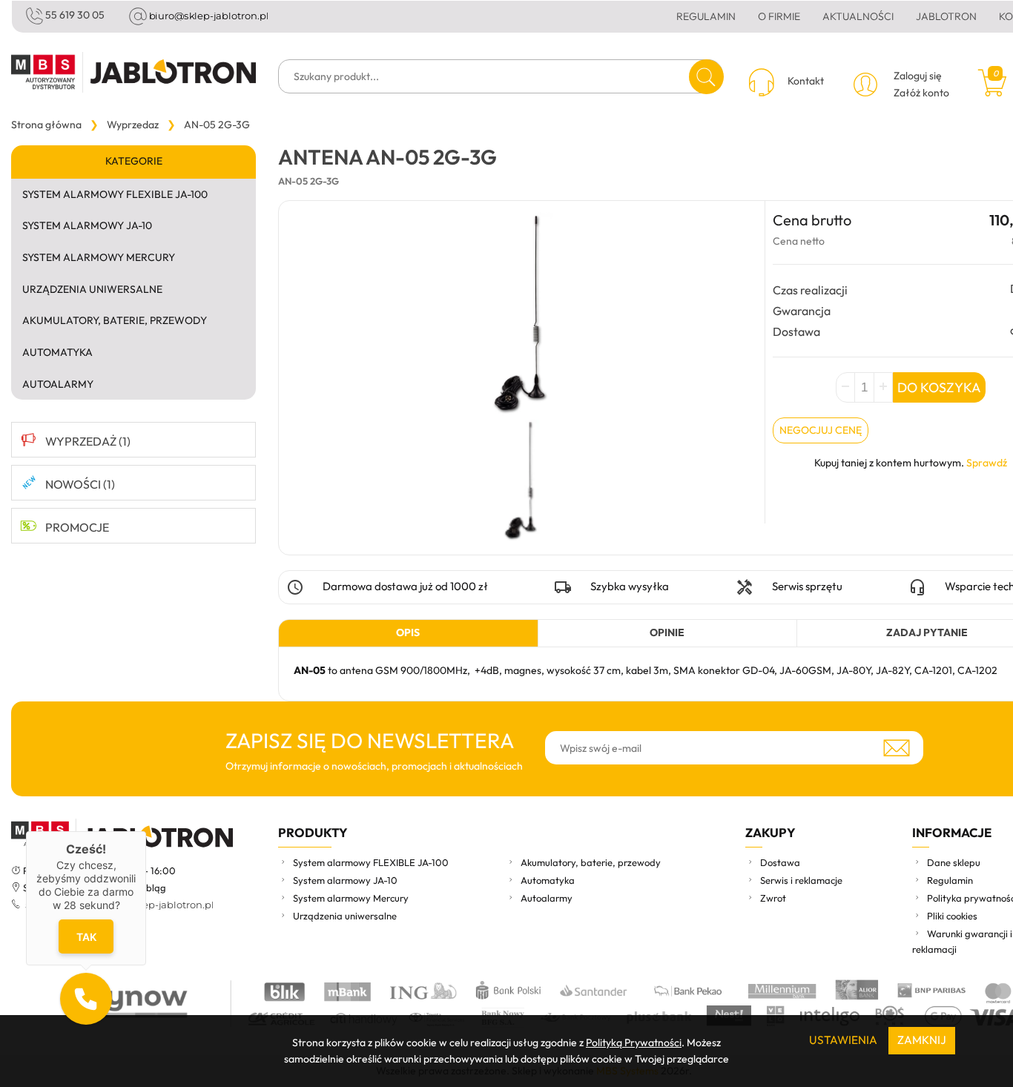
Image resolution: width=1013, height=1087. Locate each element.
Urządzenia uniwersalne (92, 289)
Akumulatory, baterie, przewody (114, 320)
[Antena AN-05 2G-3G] (522, 482)
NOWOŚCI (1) (80, 484)
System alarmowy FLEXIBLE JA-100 (115, 194)
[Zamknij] (146, 831)
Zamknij (921, 1040)
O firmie (779, 16)
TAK (86, 936)
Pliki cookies (952, 916)
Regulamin (706, 16)
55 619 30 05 (75, 15)
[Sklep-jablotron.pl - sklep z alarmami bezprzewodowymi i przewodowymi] (133, 72)
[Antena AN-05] (521, 316)
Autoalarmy (57, 384)
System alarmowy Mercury (98, 257)
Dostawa (780, 862)
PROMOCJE (77, 527)
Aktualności (858, 16)
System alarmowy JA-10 (87, 225)
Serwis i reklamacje (801, 880)
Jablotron (946, 16)
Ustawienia (843, 1040)
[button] (86, 999)
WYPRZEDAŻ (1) (88, 441)
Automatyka (57, 352)
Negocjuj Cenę (820, 430)
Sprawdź (986, 462)
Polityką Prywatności (634, 1042)
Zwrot (773, 898)
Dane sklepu (953, 862)
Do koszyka (939, 387)
